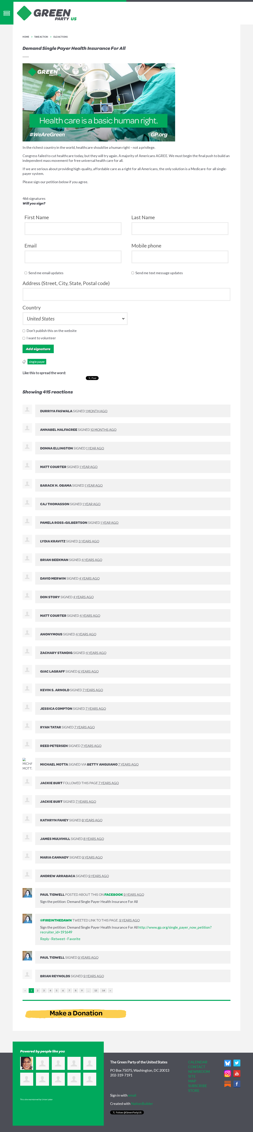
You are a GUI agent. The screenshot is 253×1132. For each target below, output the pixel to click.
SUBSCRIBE (197, 1086)
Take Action (41, 36)
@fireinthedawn (56, 920)
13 (95, 990)
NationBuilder (142, 1103)
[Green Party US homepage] (47, 12)
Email (31, 245)
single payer (37, 361)
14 (103, 990)
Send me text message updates (160, 273)
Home (26, 36)
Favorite (73, 939)
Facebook (113, 894)
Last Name (143, 217)
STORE (193, 1090)
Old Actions (60, 36)
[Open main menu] (6, 13)
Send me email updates (46, 273)
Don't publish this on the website (52, 330)
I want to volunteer (42, 338)
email (132, 1095)
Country (32, 307)
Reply (44, 939)
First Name (37, 217)
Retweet (58, 939)
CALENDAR (197, 1062)
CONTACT (196, 1067)
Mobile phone (146, 245)
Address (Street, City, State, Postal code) (66, 283)
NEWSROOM (199, 1071)
